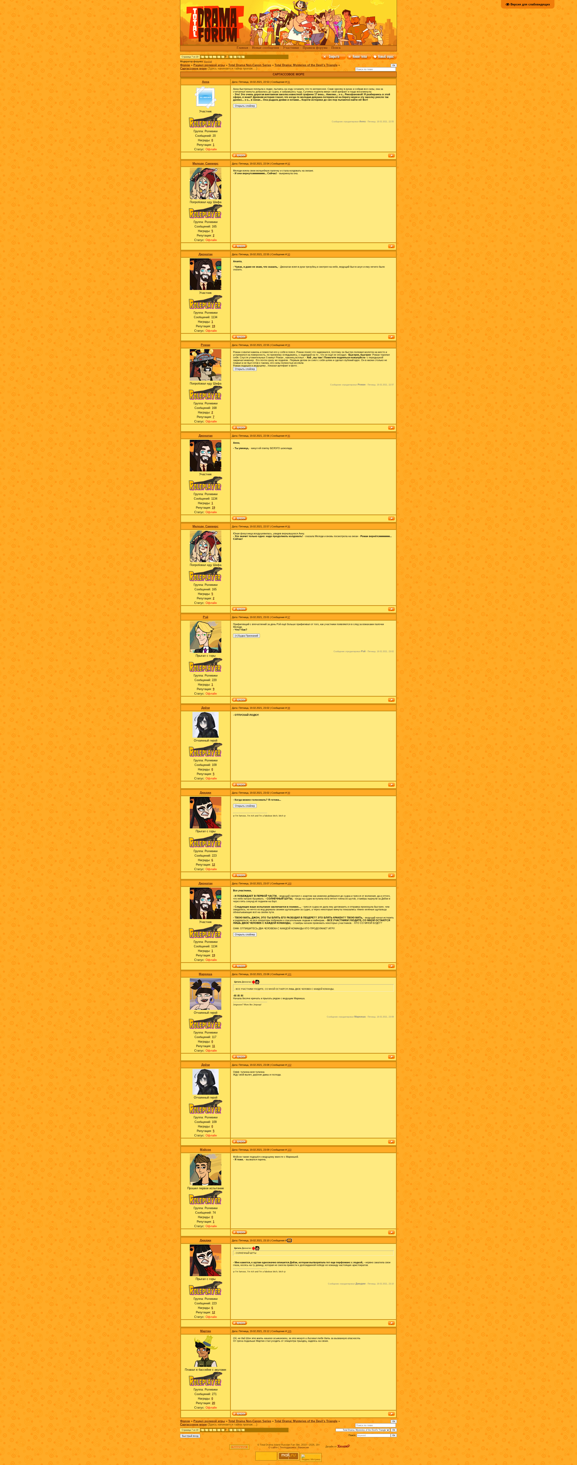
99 (288, 792)
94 (288, 345)
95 (288, 435)
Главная (242, 47)
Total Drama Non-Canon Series (249, 65)
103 (289, 1149)
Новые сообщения (265, 47)
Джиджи (205, 792)
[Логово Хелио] (343, 1446)
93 (288, 254)
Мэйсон (205, 1149)
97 (288, 617)
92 (288, 163)
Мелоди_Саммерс (205, 163)
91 (288, 82)
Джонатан (206, 254)
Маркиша (205, 974)
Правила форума (315, 47)
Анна (205, 81)
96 (288, 526)
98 (288, 708)
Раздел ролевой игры (209, 65)
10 (238, 57)
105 (289, 1331)
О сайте (273, 1447)
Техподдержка (288, 1447)
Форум (185, 65)
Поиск (336, 47)
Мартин (205, 1331)
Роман (205, 345)
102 (289, 1065)
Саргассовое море (193, 68)
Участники (291, 47)
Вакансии (303, 1447)
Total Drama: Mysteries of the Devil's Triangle (306, 65)
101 (289, 974)
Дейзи (205, 707)
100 (289, 883)
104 (289, 1240)
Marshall (208, 61)
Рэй (205, 617)
